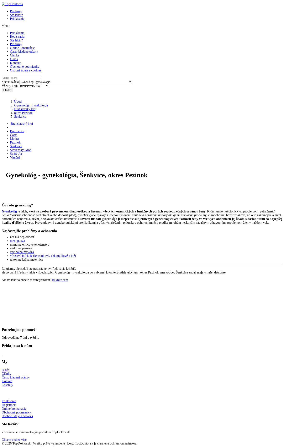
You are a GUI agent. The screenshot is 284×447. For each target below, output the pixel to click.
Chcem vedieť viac (14, 439)
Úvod (18, 101)
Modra (14, 138)
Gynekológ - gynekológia (31, 105)
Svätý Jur (16, 153)
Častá (13, 135)
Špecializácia (10, 82)
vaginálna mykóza (22, 252)
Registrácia (17, 36)
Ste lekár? (16, 15)
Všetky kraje (10, 85)
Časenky (7, 385)
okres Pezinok (23, 113)
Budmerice (17, 131)
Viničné (15, 157)
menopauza (17, 240)
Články (15, 55)
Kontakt (15, 63)
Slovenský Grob (20, 150)
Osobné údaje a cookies (25, 70)
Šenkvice (20, 116)
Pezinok (15, 142)
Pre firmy (16, 11)
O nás (14, 59)
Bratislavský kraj (25, 109)
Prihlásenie (17, 18)
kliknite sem (60, 280)
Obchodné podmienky (24, 66)
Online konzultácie (22, 48)
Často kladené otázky (24, 51)
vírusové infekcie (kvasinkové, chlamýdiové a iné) (43, 255)
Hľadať (7, 90)
